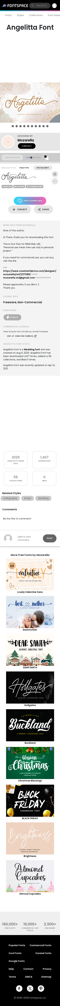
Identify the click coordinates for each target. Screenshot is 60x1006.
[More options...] (55, 181)
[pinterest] (41, 988)
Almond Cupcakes (30, 893)
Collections (36, 15)
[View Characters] (55, 174)
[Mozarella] (10, 141)
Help (11, 969)
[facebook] (19, 988)
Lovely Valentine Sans (30, 592)
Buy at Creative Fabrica (20, 336)
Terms (12, 976)
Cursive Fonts (43, 953)
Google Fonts (17, 961)
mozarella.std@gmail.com (19, 277)
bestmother (30, 629)
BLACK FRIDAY (30, 818)
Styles (20, 15)
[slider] (31, 158)
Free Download (33, 200)
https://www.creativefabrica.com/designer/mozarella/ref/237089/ (29, 272)
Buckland (30, 743)
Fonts (8, 15)
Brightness (30, 856)
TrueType (24, 168)
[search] (39, 6)
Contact (27, 146)
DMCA (28, 976)
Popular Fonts (17, 945)
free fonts (10, 928)
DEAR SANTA (30, 667)
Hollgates (30, 705)
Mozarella (26, 140)
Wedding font (32, 349)
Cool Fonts (15, 953)
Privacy (47, 969)
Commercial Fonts (40, 945)
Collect (22, 209)
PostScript (43, 168)
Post (50, 538)
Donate (14, 317)
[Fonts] (15, 5)
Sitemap (46, 976)
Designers (50, 928)
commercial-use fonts (30, 929)
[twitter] (30, 988)
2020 (16, 457)
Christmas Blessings (30, 780)
